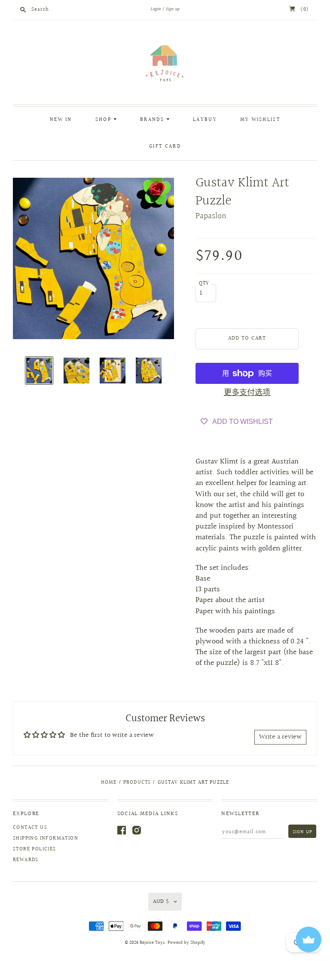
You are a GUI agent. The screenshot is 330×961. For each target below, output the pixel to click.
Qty (204, 283)
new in (61, 120)
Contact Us (30, 828)
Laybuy (205, 120)
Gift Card (165, 146)
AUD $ (161, 901)
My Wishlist (260, 120)
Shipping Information (45, 838)
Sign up (172, 9)
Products (137, 783)
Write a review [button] (280, 737)
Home (109, 783)
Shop (104, 120)
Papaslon (211, 216)
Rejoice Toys (152, 942)
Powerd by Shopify (186, 942)
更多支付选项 (247, 392)
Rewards (26, 860)
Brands (153, 120)
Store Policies (34, 849)
